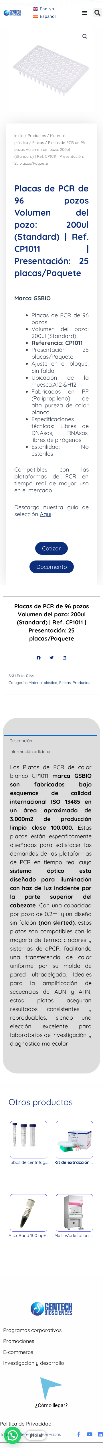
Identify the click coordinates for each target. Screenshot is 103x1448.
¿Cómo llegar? (51, 1405)
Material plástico (43, 682)
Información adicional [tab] (30, 751)
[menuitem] (43, 9)
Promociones (18, 1341)
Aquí (45, 514)
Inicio (18, 135)
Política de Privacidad (26, 1423)
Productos (37, 135)
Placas (38, 142)
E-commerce (18, 1352)
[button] (97, 12)
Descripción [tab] (20, 740)
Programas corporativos (32, 1330)
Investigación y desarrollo (33, 1363)
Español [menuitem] (48, 16)
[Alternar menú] (85, 13)
